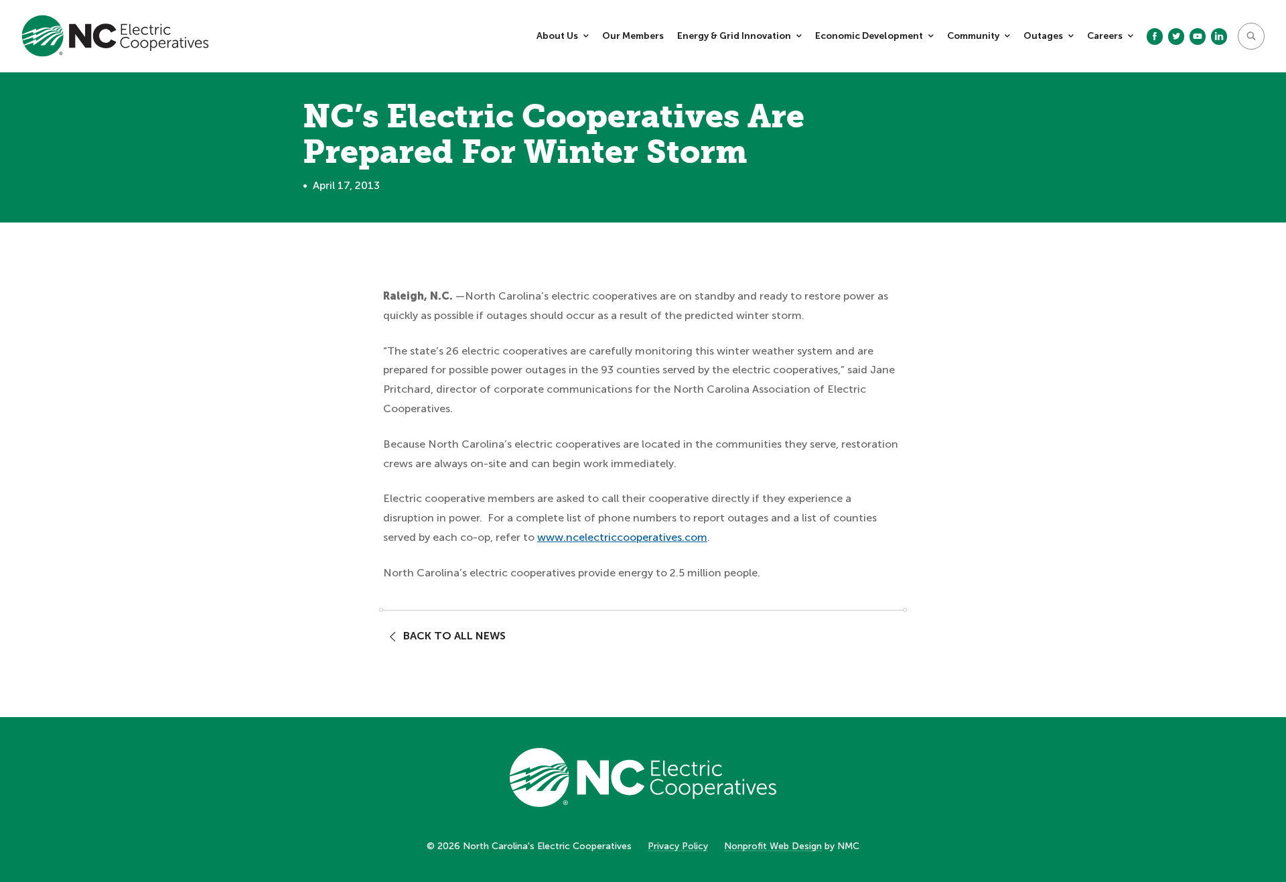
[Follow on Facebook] (1155, 36)
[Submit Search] (1251, 36)
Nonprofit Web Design (773, 846)
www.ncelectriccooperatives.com (622, 537)
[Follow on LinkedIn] (1219, 36)
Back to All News (454, 635)
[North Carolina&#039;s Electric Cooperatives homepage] (115, 36)
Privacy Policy (678, 846)
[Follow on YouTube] (1198, 36)
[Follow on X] (1176, 36)
